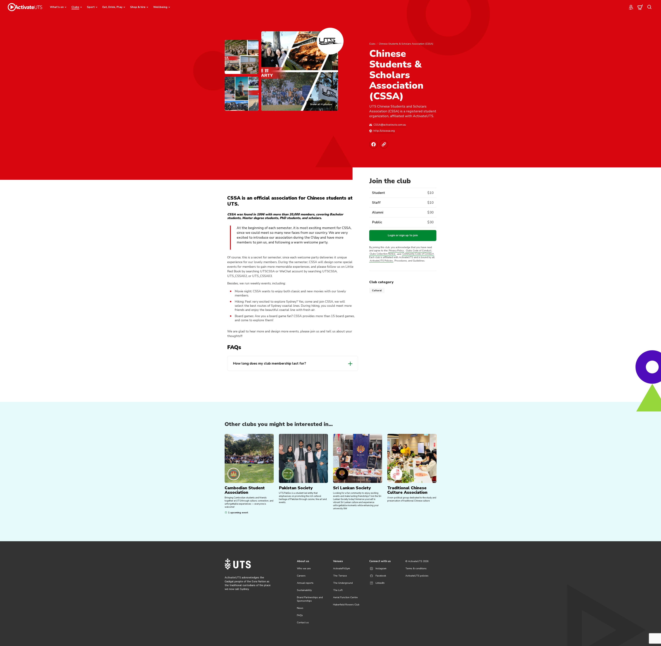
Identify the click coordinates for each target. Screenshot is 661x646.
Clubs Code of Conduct (418, 250)
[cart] (640, 7)
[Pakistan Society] (303, 458)
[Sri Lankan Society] (357, 458)
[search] (649, 7)
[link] (385, 144)
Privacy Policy (396, 250)
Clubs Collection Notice (382, 254)
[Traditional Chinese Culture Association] (411, 458)
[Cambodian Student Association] (249, 458)
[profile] (631, 7)
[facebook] (374, 144)
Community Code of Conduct (418, 254)
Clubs (372, 43)
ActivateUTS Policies (381, 260)
